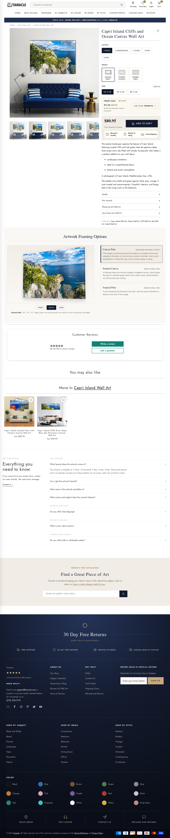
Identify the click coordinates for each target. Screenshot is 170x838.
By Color (76, 13)
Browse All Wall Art (59, 688)
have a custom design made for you (89, 584)
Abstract (119, 731)
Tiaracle (16, 833)
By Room (89, 13)
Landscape (11, 746)
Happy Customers (58, 678)
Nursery (64, 762)
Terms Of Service (81, 833)
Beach (9, 736)
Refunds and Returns (94, 693)
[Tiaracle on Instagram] (21, 706)
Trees (8, 751)
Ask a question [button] (107, 350)
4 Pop (147, 51)
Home (18, 13)
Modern (118, 736)
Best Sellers (30, 13)
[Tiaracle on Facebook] (14, 706)
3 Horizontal (121, 51)
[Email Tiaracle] (8, 706)
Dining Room (67, 751)
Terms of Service (57, 693)
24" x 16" (108, 92)
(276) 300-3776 (13, 700)
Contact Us (90, 678)
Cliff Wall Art (145, 221)
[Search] (121, 5)
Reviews (151, 13)
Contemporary (121, 756)
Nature (9, 762)
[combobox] (74, 5)
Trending (46, 13)
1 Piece (107, 51)
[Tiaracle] (16, 5)
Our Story (54, 673)
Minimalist (119, 751)
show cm (156, 86)
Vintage (118, 741)
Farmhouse (120, 762)
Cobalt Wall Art (111, 224)
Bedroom (65, 736)
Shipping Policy (92, 688)
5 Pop (106, 58)
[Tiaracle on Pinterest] (27, 706)
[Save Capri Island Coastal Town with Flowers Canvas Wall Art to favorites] (30, 400)
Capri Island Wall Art (44, 25)
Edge (61, 307)
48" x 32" (134, 92)
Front (40, 307)
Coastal (118, 746)
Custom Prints (117, 13)
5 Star (136, 51)
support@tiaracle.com (26, 689)
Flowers (9, 741)
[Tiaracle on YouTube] (40, 706)
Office (64, 756)
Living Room (66, 731)
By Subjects (61, 13)
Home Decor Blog (58, 683)
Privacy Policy (97, 833)
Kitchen (64, 746)
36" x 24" (121, 92)
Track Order (90, 683)
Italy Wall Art (24, 25)
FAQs (87, 673)
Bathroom (65, 741)
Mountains (10, 756)
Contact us (8, 484)
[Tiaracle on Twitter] (34, 706)
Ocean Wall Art (134, 221)
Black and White (13, 731)
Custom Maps (136, 13)
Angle (51, 307)
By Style (101, 13)
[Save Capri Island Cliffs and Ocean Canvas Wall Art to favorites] (158, 31)
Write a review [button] (107, 343)
